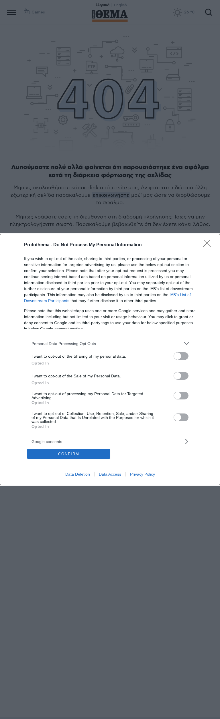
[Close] (208, 245)
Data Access (110, 474)
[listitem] (110, 343)
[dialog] (110, 359)
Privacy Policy (142, 474)
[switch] (181, 356)
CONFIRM (68, 454)
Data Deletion (77, 474)
